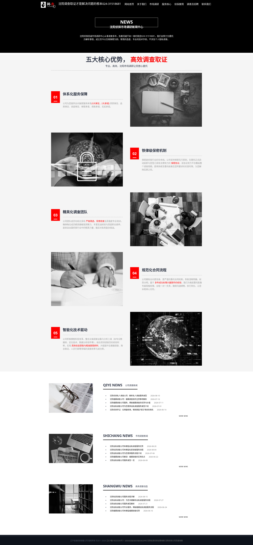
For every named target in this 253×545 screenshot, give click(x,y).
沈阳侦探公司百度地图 (174, 540)
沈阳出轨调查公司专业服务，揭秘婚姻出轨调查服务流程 (132, 507)
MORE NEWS (183, 416)
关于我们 (141, 4)
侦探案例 (179, 4)
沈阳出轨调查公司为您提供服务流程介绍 (126, 453)
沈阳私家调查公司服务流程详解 (122, 496)
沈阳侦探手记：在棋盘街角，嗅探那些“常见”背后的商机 (131, 409)
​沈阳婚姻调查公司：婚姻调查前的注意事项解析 (128, 399)
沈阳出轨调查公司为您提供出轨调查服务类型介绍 (129, 406)
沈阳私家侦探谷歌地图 (156, 540)
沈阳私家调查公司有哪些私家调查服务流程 (126, 450)
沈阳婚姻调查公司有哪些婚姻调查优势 (125, 511)
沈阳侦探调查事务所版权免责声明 (136, 541)
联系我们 (206, 4)
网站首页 (129, 4)
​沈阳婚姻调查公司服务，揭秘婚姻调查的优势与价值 (130, 402)
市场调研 (154, 4)
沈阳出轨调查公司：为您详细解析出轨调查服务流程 (130, 500)
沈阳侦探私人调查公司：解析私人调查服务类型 (128, 395)
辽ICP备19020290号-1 (115, 540)
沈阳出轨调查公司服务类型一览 (122, 460)
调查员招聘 (193, 4)
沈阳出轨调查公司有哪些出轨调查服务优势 (126, 446)
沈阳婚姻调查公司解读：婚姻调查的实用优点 (127, 457)
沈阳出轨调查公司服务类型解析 (122, 503)
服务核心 (166, 4)
